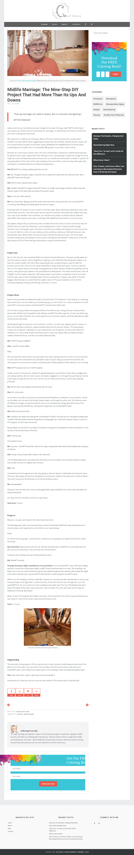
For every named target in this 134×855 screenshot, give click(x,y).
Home (10, 823)
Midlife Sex (97, 104)
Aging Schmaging (67, 11)
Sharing (96, 115)
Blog (9, 828)
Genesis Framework (70, 852)
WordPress (80, 852)
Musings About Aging (22, 711)
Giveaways (97, 99)
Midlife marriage (29, 714)
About (10, 825)
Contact (10, 831)
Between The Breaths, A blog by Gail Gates (63, 823)
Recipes (96, 109)
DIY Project (20, 714)
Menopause (111, 99)
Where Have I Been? (101, 160)
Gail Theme (59, 852)
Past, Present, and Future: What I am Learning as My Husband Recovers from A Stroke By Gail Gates (108, 169)
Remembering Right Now (103, 145)
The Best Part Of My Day (114, 115)
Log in (87, 852)
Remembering (109, 109)
